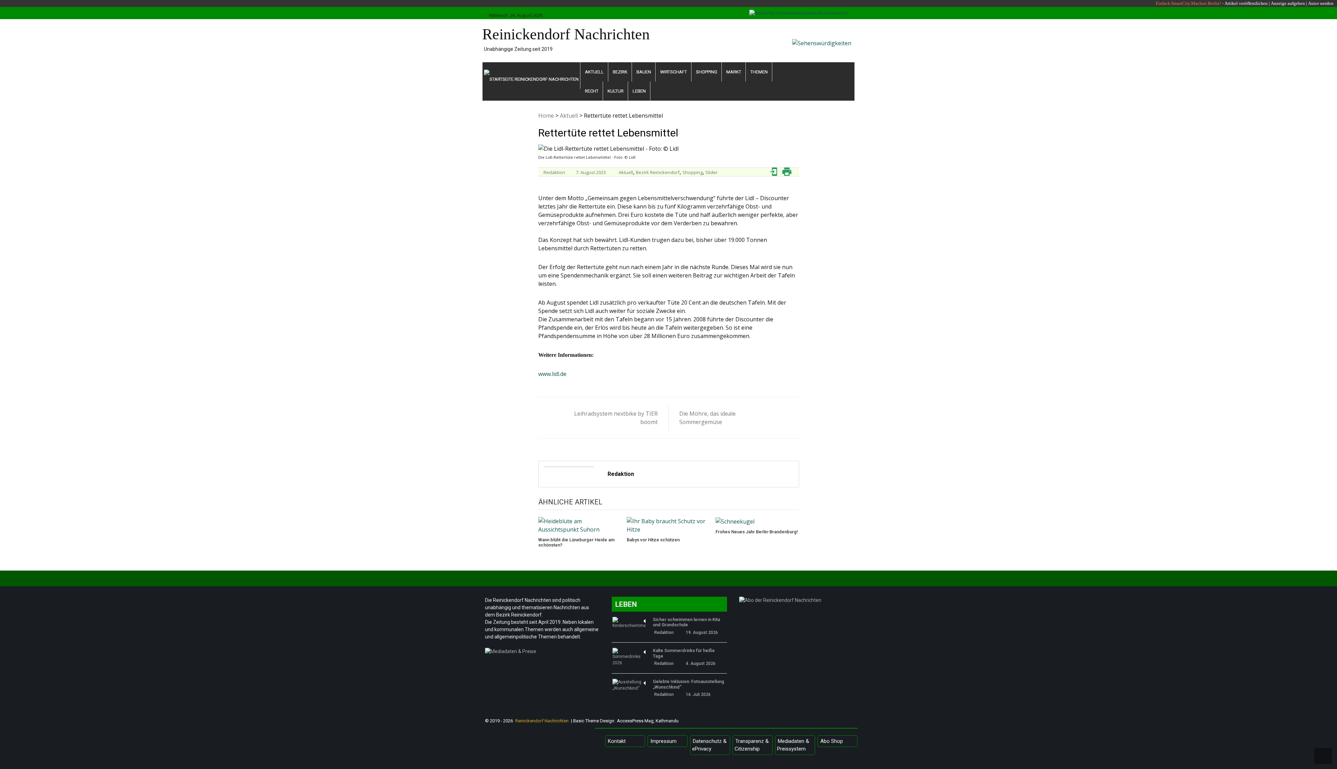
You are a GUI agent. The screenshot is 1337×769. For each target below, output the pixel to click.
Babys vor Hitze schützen (653, 539)
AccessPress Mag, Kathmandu (648, 720)
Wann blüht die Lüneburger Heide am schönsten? (576, 542)
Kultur (616, 91)
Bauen (643, 71)
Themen (759, 71)
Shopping (706, 71)
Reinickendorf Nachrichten (566, 34)
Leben (639, 91)
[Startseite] (531, 75)
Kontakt (617, 741)
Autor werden (1321, 3)
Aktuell (594, 71)
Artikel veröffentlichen (1246, 3)
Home (546, 115)
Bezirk (620, 71)
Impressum (663, 741)
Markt (733, 71)
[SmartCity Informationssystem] (798, 13)
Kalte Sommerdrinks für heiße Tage (684, 653)
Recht (592, 91)
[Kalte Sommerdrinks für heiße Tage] (629, 657)
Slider (711, 172)
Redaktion (554, 172)
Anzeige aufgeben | (1289, 3)
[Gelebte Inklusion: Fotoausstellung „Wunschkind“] (629, 685)
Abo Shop (831, 741)
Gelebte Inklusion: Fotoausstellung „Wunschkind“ (688, 684)
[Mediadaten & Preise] (542, 653)
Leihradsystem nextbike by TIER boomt (616, 418)
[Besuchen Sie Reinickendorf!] (821, 43)
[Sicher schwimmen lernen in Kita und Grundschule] (629, 623)
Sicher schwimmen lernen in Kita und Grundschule (686, 622)
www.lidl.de (552, 374)
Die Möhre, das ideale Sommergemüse (707, 418)
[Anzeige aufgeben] (1307, 3)
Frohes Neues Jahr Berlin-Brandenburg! (757, 531)
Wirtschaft (673, 71)
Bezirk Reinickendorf (658, 172)
